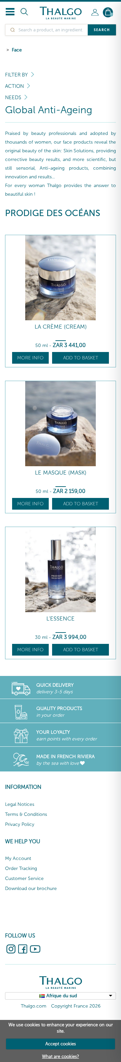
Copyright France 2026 (75, 1006)
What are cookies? (60, 1056)
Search (102, 29)
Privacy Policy (19, 824)
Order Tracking (21, 868)
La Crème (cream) (61, 327)
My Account (18, 858)
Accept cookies (60, 1043)
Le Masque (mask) (60, 473)
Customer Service (24, 878)
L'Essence (60, 618)
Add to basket (80, 358)
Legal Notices (19, 804)
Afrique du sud (61, 996)
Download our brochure (31, 888)
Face (17, 50)
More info (30, 358)
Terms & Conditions (26, 814)
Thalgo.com (33, 1006)
